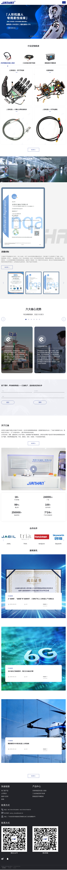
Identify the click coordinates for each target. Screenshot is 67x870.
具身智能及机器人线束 (39, 790)
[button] (29, 36)
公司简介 (4, 793)
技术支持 (14, 867)
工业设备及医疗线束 (38, 793)
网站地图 (9, 867)
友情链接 (4, 867)
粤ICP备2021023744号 (17, 866)
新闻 (2, 799)
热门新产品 (4, 790)
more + (33, 149)
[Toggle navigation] (64, 2)
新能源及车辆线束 (38, 796)
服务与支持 (4, 796)
